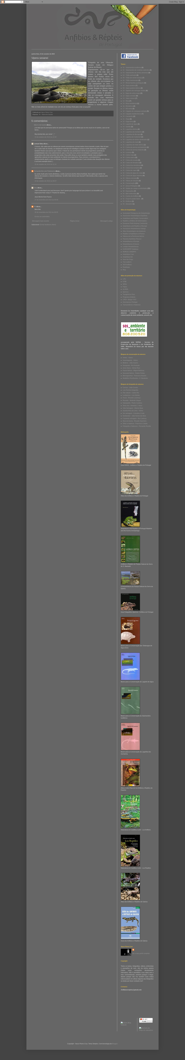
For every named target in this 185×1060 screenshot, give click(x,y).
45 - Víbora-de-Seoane (46, 114)
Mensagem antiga (106, 221)
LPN (124, 279)
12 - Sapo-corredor (129, 96)
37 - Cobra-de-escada (130, 160)
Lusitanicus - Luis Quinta (131, 395)
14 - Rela (126, 101)
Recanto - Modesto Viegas (132, 400)
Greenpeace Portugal (130, 302)
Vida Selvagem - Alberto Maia (133, 408)
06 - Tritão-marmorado (130, 80)
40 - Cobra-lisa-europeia (131, 168)
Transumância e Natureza (131, 305)
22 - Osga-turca (128, 121)
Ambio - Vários (128, 358)
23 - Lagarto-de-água (130, 124)
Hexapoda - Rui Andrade (131, 365)
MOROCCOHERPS (129, 252)
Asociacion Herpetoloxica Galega (134, 228)
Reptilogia (126, 267)
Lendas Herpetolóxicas (131, 246)
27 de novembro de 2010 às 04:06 (46, 200)
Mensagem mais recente (40, 221)
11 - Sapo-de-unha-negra (131, 93)
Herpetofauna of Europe (131, 241)
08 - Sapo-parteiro (129, 85)
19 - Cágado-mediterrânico (132, 114)
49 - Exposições (128, 191)
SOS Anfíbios (127, 265)
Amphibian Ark (128, 257)
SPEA (125, 284)
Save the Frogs (128, 259)
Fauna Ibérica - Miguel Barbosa (133, 370)
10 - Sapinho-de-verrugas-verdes (134, 90)
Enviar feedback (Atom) (48, 225)
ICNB (124, 281)
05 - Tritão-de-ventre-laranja (132, 78)
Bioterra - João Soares (130, 363)
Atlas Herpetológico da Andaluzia (134, 231)
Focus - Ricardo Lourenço (131, 398)
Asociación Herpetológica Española (135, 216)
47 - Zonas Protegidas (130, 186)
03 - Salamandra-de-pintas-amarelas (135, 73)
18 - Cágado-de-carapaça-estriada (134, 111)
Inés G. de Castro (40, 125)
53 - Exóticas (127, 201)
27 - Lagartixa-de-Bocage (131, 134)
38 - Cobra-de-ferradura (131, 163)
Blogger (114, 1044)
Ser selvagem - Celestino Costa (133, 413)
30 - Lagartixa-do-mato (130, 142)
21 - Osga (126, 119)
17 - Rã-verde (127, 109)
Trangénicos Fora (129, 294)
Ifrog (124, 270)
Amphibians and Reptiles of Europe (135, 226)
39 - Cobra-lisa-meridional (132, 165)
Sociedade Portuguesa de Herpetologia (136, 213)
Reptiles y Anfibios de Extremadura (135, 221)
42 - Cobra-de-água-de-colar (132, 173)
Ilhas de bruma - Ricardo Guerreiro (134, 421)
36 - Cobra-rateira (129, 157)
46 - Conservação (129, 183)
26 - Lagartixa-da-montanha (132, 132)
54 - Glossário (127, 204)
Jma (35, 188)
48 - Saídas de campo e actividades (135, 188)
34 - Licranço (127, 152)
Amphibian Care (128, 254)
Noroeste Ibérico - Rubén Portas (134, 373)
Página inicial (74, 221)
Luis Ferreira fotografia (130, 390)
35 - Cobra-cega (128, 155)
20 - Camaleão (128, 116)
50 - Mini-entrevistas (130, 193)
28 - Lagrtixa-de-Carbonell (132, 137)
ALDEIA (125, 289)
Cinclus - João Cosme (130, 387)
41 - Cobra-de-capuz (130, 170)
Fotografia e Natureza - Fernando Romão (137, 426)
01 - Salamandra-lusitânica (132, 67)
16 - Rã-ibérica (128, 106)
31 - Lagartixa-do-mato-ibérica (133, 145)
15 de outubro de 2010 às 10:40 (46, 137)
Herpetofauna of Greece (131, 244)
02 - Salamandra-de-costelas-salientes (136, 70)
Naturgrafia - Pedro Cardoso (132, 403)
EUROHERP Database (130, 249)
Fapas (125, 287)
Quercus (125, 292)
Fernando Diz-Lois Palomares (44, 171)
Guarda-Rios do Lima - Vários (133, 411)
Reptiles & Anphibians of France (134, 234)
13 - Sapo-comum (129, 98)
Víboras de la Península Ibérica (133, 236)
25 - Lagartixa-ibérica (130, 129)
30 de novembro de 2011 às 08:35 (46, 212)
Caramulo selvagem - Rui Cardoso (134, 418)
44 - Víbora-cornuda (129, 178)
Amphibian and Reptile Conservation (135, 218)
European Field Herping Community (135, 223)
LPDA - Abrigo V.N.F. (130, 299)
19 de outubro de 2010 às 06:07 (46, 181)
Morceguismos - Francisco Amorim (134, 376)
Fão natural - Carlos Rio (131, 393)
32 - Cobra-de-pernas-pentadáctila (134, 147)
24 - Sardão (127, 127)
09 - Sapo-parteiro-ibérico (131, 88)
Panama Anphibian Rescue (132, 239)
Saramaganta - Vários (130, 360)
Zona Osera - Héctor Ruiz (131, 368)
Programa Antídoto (129, 297)
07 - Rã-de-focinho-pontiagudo (133, 83)
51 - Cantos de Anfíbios (131, 196)
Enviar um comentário (42, 216)
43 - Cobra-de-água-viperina (132, 175)
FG (35, 206)
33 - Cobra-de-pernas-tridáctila (133, 150)
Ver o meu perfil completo (141, 953)
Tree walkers (127, 262)
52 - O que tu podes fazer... (132, 199)
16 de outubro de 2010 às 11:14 (45, 164)
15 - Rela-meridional (130, 103)
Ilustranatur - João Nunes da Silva (134, 416)
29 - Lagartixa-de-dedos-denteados (135, 139)
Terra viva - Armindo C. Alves (132, 406)
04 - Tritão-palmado (129, 75)
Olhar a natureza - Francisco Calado (135, 423)
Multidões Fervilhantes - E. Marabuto (135, 378)
